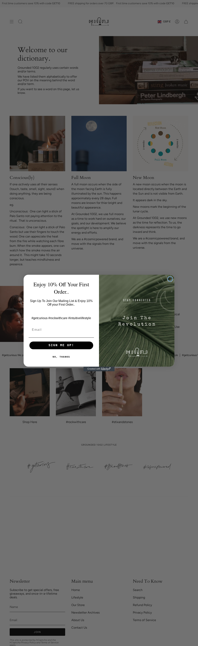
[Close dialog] (170, 279)
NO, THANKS (61, 357)
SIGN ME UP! (61, 345)
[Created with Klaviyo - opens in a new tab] (99, 369)
